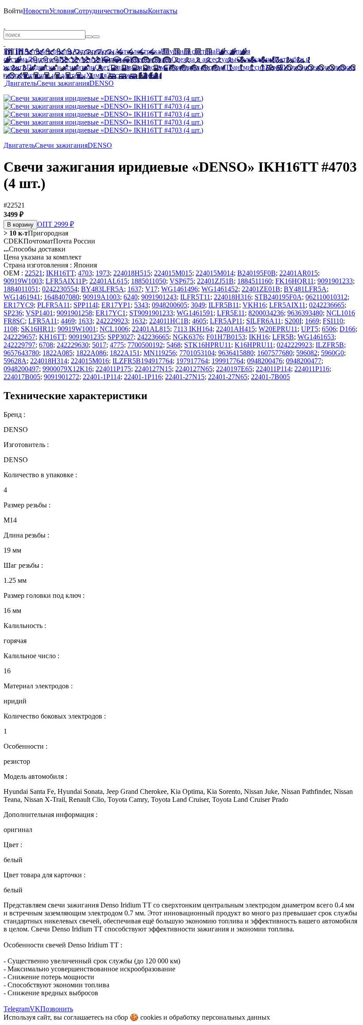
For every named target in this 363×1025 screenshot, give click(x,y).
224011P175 (113, 369)
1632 (138, 321)
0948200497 (21, 369)
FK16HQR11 (294, 281)
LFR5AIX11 (287, 305)
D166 (347, 329)
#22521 (14, 205)
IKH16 (259, 337)
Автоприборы (93, 51)
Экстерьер (122, 75)
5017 (99, 345)
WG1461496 (179, 289)
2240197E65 (234, 369)
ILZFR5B (330, 345)
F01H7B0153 (225, 337)
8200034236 (266, 313)
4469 (68, 321)
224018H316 (232, 297)
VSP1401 (39, 313)
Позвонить (56, 1009)
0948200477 (303, 361)
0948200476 (264, 361)
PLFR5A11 (53, 305)
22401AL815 (151, 329)
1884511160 (254, 281)
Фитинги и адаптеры (54, 75)
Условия (61, 11)
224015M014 (215, 273)
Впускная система (188, 51)
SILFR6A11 (263, 321)
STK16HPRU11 (207, 345)
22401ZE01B (261, 289)
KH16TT (52, 337)
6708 (46, 345)
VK (35, 1009)
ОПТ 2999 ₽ (55, 224)
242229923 (112, 321)
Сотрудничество (99, 11)
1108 (10, 329)
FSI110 (333, 321)
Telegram (17, 1009)
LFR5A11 (42, 321)
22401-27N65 (227, 377)
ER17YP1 (116, 305)
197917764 (192, 361)
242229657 (19, 337)
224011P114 (273, 369)
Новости (36, 11)
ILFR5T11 (195, 297)
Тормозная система (196, 67)
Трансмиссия (245, 67)
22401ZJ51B (215, 281)
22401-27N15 (185, 377)
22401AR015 (298, 273)
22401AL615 (108, 281)
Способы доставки (35, 249)
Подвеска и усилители (61, 67)
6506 (329, 329)
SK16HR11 (37, 329)
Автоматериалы (48, 51)
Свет (102, 67)
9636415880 (236, 353)
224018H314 (48, 361)
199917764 (227, 361)
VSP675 (181, 281)
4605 (199, 321)
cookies (151, 1017)
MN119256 (159, 353)
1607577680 (275, 353)
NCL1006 (114, 329)
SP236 (13, 313)
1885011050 (148, 281)
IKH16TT (60, 273)
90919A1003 (101, 297)
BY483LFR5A (102, 289)
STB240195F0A (278, 297)
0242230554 (59, 289)
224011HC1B (169, 321)
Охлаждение (255, 59)
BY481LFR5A (305, 289)
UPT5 (309, 329)
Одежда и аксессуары (203, 59)
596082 (306, 353)
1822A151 (125, 353)
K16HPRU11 (254, 345)
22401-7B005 (270, 377)
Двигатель (43, 59)
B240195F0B (256, 273)
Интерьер (115, 59)
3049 (198, 305)
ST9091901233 (151, 313)
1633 (85, 321)
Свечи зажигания (63, 83)
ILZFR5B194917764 (142, 361)
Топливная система (138, 67)
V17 (151, 289)
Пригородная (36, 233)
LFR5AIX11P (66, 281)
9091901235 (86, 337)
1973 (103, 273)
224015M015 (173, 273)
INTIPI (14, 51)
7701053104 (197, 353)
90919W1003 (23, 281)
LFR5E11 (231, 313)
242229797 (19, 345)
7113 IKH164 (193, 329)
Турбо (274, 67)
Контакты (163, 11)
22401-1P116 (143, 377)
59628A (15, 361)
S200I (293, 321)
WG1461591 (195, 313)
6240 (131, 297)
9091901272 (61, 377)
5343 (141, 305)
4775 (117, 345)
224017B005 (22, 377)
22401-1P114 (101, 377)
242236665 (153, 337)
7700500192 (145, 345)
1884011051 (21, 289)
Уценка (150, 75)
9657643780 (21, 353)
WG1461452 (219, 289)
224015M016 (90, 361)
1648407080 (61, 297)
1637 (134, 289)
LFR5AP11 (226, 321)
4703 (85, 273)
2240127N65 (193, 369)
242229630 (73, 345)
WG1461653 (315, 337)
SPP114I (85, 305)
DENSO (101, 83)
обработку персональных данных (219, 1017)
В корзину (20, 224)
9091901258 (74, 313)
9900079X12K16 (67, 369)
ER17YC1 (111, 313)
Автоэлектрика (138, 51)
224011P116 (311, 369)
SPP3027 (121, 337)
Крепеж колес (150, 59)
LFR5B (283, 337)
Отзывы (136, 11)
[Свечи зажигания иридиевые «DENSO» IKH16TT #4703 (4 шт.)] (103, 98)
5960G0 (332, 353)
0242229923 (294, 345)
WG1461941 (22, 297)
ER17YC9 (19, 305)
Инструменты (80, 59)
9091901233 (335, 281)
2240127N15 (153, 369)
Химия (96, 75)
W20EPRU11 (278, 329)
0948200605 (169, 305)
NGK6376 (188, 337)
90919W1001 (77, 329)
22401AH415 (235, 329)
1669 (312, 321)
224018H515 (132, 273)
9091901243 (159, 297)
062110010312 (326, 297)
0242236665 (326, 305)
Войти (13, 11)
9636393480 (305, 313)
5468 (173, 345)
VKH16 (254, 305)
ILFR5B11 (224, 305)
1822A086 (91, 353)
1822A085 (57, 353)
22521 (33, 273)
